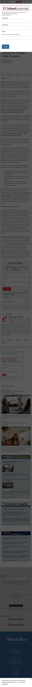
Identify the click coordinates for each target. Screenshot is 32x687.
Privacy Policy (16, 682)
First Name (5, 18)
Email (4, 31)
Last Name (5, 24)
